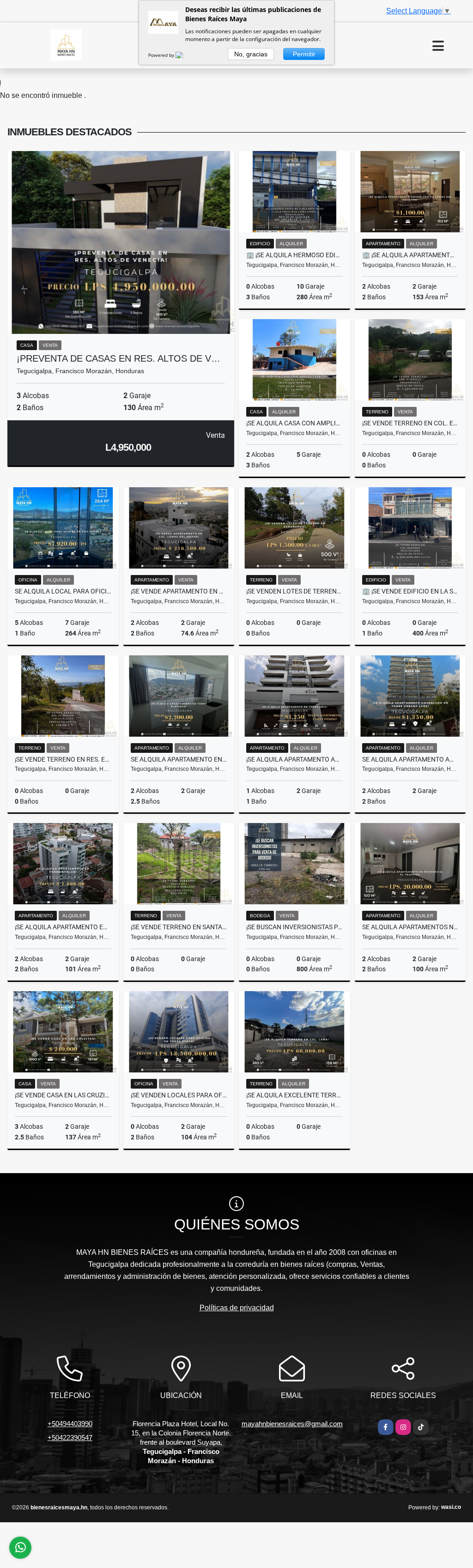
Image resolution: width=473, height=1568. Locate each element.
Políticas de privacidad (237, 1308)
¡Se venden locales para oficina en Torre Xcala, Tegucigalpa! (179, 1095)
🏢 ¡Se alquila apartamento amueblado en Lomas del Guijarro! (410, 255)
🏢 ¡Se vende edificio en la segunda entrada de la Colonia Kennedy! (410, 591)
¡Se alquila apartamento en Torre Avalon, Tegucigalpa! (63, 927)
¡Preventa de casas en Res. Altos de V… (118, 358)
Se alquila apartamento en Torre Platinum (179, 759)
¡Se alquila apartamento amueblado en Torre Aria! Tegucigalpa (294, 759)
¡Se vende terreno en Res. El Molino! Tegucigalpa (63, 759)
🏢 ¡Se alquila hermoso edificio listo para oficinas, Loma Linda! (294, 255)
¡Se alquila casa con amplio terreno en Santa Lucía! (294, 423)
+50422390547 (70, 1437)
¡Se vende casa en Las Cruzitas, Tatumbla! (63, 1095)
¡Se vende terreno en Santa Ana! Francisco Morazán (179, 927)
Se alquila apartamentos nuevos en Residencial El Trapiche (410, 927)
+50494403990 (70, 1424)
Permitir (304, 54)
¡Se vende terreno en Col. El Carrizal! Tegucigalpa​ (410, 423)
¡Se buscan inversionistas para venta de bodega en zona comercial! (294, 927)
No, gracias (250, 54)
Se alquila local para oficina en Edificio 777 (63, 591)
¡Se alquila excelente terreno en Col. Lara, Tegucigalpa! (294, 1095)
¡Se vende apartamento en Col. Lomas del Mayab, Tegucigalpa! (179, 591)
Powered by (162, 55)
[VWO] (185, 55)
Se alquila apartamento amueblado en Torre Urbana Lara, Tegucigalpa (410, 759)
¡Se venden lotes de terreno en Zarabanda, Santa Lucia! (294, 591)
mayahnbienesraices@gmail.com (292, 1424)
